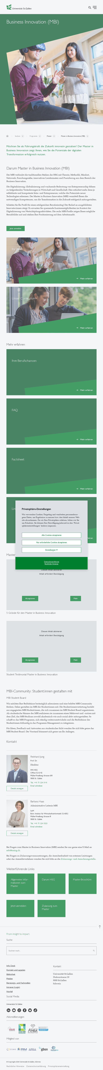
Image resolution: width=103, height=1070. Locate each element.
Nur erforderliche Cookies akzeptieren (51, 542)
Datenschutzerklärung (51, 562)
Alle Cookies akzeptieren (51, 535)
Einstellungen (50, 550)
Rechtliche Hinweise (51, 564)
